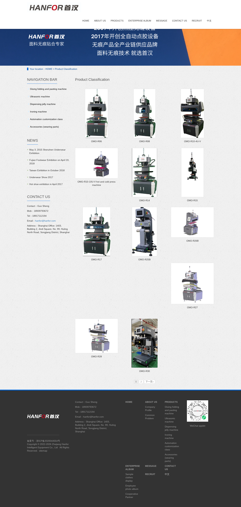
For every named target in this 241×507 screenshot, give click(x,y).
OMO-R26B (192, 240)
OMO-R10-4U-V (192, 141)
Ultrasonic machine (40, 96)
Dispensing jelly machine (43, 104)
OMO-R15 (192, 200)
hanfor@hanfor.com (45, 220)
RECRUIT (197, 20)
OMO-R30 (144, 371)
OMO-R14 (144, 200)
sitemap (43, 450)
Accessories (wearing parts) (44, 126)
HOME (85, 20)
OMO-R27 (192, 307)
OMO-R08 (144, 141)
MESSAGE (161, 20)
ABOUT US (100, 20)
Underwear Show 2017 (41, 177)
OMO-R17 (96, 259)
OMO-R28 (96, 356)
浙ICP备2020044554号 (48, 441)
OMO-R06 (96, 141)
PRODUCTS (117, 20)
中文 (209, 20)
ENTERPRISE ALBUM (139, 20)
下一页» (150, 381)
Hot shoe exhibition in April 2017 (46, 184)
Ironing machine (38, 111)
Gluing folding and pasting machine (48, 89)
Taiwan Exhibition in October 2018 (47, 170)
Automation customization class (46, 119)
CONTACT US (179, 20)
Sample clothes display (129, 477)
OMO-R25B (144, 259)
